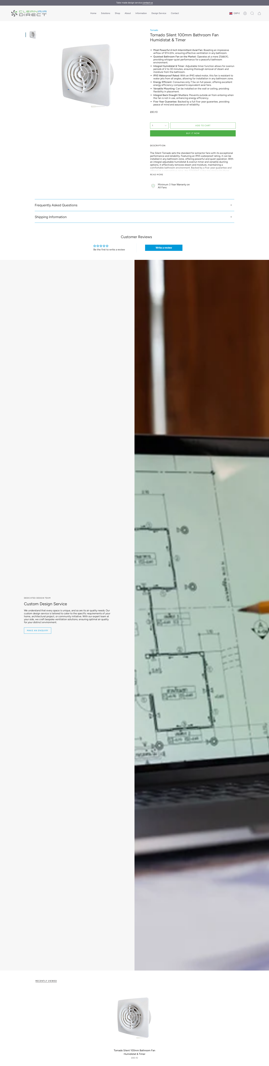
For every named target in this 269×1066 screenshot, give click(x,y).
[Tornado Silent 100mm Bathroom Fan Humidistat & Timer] (134, 1017)
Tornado (154, 30)
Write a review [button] (164, 247)
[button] (106, 13)
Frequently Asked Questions (56, 205)
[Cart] (259, 13)
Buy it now (193, 133)
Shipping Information (51, 217)
